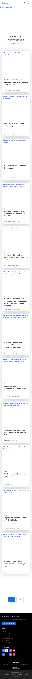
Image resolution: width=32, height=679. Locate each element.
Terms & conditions (7, 633)
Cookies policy (5, 640)
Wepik (26, 674)
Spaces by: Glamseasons (16, 38)
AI (4, 77)
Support (4, 631)
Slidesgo (20, 674)
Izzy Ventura (8, 90)
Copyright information (7, 638)
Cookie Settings (6, 642)
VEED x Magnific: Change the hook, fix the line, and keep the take (15, 432)
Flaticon (13, 674)
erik (6, 177)
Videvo (16, 676)
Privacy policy (5, 636)
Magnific (13, 43)
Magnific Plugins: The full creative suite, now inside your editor (15, 564)
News (5, 515)
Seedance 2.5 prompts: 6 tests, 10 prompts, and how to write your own (15, 213)
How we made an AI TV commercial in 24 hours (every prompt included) (15, 388)
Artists (16, 32)
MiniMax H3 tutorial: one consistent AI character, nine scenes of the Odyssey (14, 345)
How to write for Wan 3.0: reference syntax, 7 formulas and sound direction (16, 82)
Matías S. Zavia (9, 528)
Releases (6, 559)
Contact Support (8, 623)
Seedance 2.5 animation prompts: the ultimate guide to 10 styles (16, 257)
